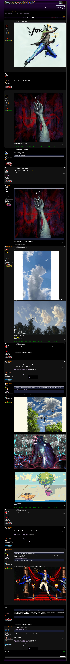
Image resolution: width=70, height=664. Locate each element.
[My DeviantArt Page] (5, 640)
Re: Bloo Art (17, 20)
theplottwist (8, 185)
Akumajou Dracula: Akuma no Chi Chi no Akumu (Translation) (21, 370)
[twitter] (5, 105)
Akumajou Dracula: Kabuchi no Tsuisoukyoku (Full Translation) (21, 369)
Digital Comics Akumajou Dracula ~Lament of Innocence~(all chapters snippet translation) (24, 535)
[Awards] (6, 105)
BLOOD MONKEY (9, 246)
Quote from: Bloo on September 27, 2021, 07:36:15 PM (21, 629)
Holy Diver (8, 148)
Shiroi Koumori (9, 361)
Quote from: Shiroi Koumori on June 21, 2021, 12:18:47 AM (21, 389)
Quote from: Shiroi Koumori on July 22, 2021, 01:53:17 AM (21, 558)
